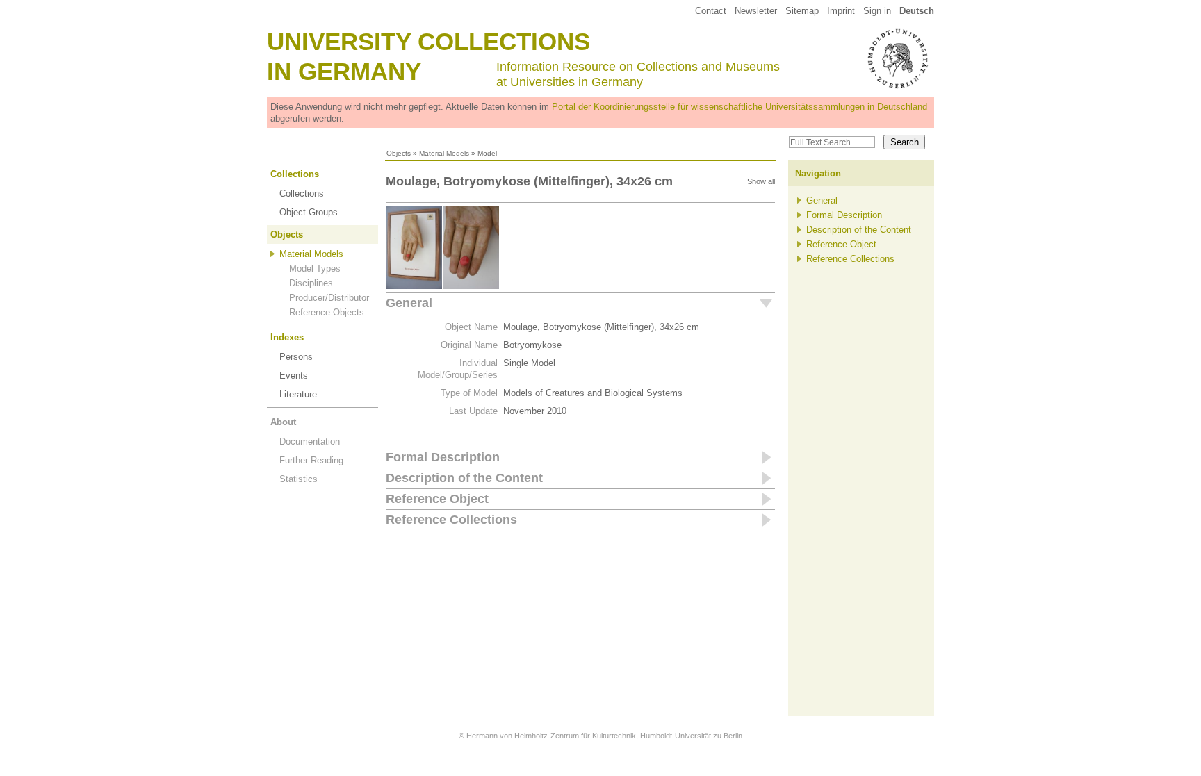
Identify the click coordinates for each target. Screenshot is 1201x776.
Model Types (315, 268)
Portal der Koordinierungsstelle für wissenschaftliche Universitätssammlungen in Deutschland (739, 106)
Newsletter (756, 11)
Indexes (287, 337)
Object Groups (308, 212)
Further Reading (311, 460)
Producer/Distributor (329, 297)
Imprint (841, 11)
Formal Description (443, 457)
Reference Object (437, 499)
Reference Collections (451, 520)
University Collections (428, 41)
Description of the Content (464, 478)
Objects (398, 153)
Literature (298, 394)
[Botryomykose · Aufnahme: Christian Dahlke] (414, 286)
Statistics (298, 479)
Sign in (877, 11)
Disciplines (311, 283)
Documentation (309, 441)
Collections (294, 174)
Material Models (444, 153)
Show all (761, 181)
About (283, 422)
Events (293, 375)
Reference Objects (326, 312)
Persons (296, 357)
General (409, 303)
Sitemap (802, 11)
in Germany (344, 71)
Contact (710, 11)
